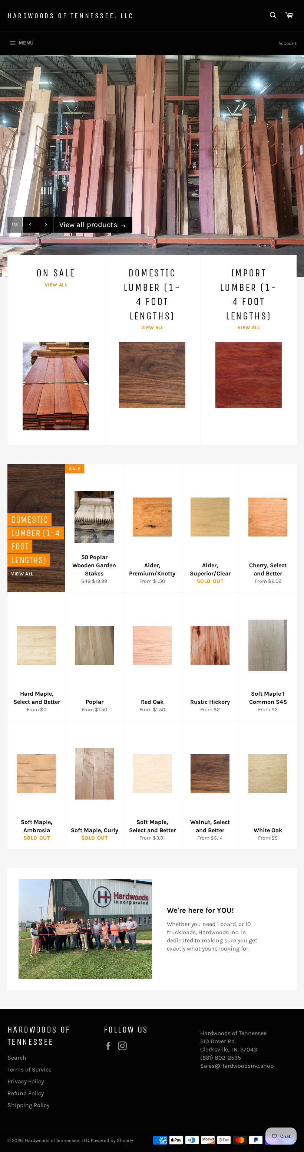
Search (16, 1057)
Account (287, 43)
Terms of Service (29, 1069)
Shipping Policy (28, 1105)
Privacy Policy (25, 1081)
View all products (93, 224)
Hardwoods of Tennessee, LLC (70, 16)
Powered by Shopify (112, 1140)
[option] (152, 166)
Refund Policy (25, 1093)
